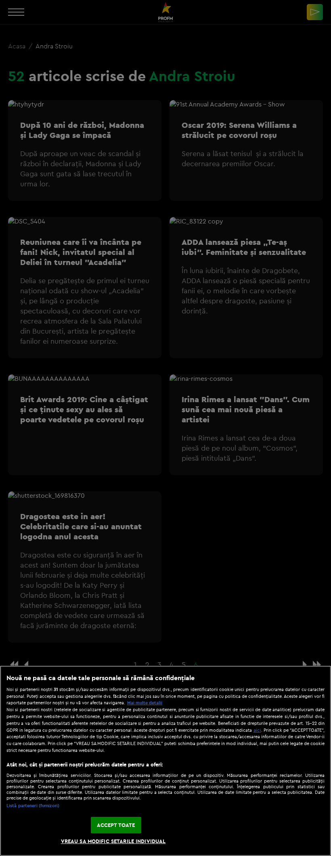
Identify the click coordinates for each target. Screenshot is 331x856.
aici (257, 730)
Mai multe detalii (144, 703)
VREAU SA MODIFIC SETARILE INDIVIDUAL (113, 841)
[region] (165, 761)
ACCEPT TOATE (116, 825)
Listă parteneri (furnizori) (32, 805)
